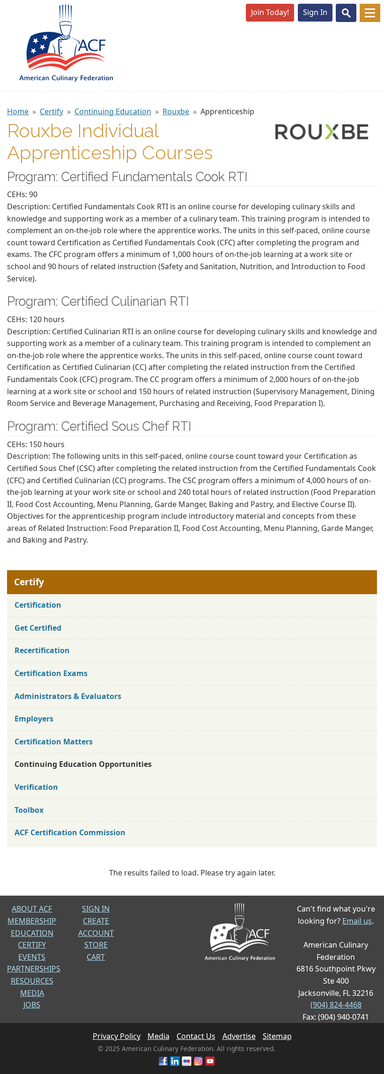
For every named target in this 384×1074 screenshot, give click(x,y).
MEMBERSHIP (31, 921)
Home (18, 111)
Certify (51, 111)
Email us (357, 921)
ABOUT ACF (32, 909)
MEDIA (32, 993)
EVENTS (31, 957)
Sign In (315, 12)
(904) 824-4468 (336, 1005)
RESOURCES (32, 981)
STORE (96, 945)
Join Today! (270, 12)
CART (96, 957)
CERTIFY (32, 945)
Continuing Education (112, 111)
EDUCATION (32, 933)
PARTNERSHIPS (33, 969)
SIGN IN (96, 909)
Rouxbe (175, 111)
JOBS (31, 1005)
